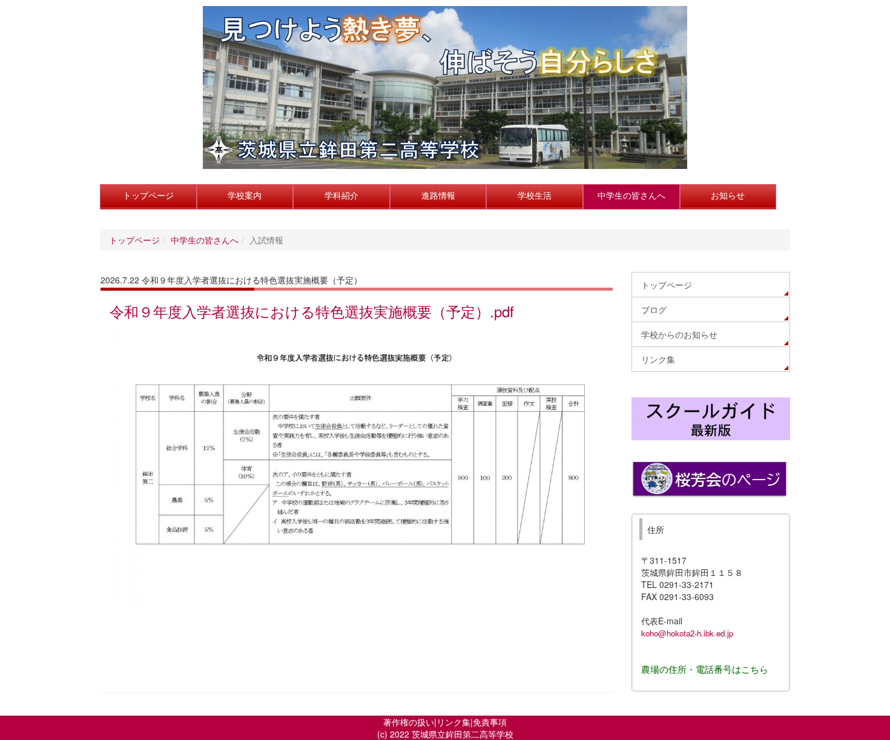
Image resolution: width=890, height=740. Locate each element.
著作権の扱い (408, 722)
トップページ (134, 240)
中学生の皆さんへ (205, 240)
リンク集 (453, 722)
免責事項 (490, 722)
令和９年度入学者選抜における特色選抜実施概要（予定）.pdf (312, 311)
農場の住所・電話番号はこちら (704, 668)
